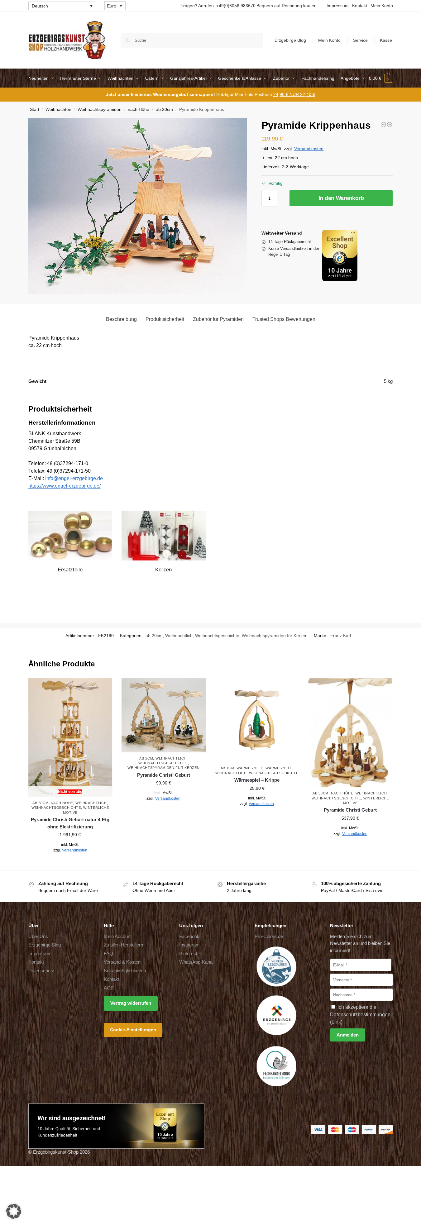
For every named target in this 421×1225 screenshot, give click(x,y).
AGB (109, 987)
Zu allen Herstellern (123, 944)
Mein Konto (382, 5)
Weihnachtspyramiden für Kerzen (275, 635)
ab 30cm (320, 793)
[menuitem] (62, 6)
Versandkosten (308, 148)
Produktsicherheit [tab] (165, 319)
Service (360, 40)
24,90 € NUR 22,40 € (294, 94)
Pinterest (188, 953)
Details (70, 863)
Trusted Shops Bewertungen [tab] (283, 319)
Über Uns (38, 936)
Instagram (189, 944)
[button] (381, 78)
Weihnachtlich (179, 635)
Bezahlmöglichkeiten (125, 970)
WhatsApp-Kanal (196, 962)
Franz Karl (340, 635)
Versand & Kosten (122, 962)
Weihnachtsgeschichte (217, 635)
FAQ (108, 953)
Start (34, 109)
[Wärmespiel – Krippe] (257, 720)
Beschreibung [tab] (121, 319)
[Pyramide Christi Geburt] (164, 715)
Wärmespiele (250, 768)
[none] (62, 6)
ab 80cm (40, 803)
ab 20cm (164, 109)
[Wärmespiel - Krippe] (383, 125)
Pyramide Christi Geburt (163, 775)
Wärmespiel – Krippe (257, 780)
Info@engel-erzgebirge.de (74, 478)
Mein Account (118, 936)
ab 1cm (146, 758)
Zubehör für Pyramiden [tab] (218, 319)
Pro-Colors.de (269, 936)
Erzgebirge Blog (290, 40)
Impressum (338, 5)
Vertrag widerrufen (130, 1003)
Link (336, 1022)
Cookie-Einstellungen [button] (133, 1029)
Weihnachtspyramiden (100, 109)
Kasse (386, 40)
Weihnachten (58, 109)
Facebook (189, 936)
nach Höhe (138, 109)
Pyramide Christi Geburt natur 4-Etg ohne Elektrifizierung (70, 823)
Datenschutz (41, 970)
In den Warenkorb (341, 198)
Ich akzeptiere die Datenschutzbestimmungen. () (361, 1014)
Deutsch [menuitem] (40, 5)
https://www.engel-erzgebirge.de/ (64, 486)
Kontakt (359, 5)
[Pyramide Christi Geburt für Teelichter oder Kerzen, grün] (389, 125)
